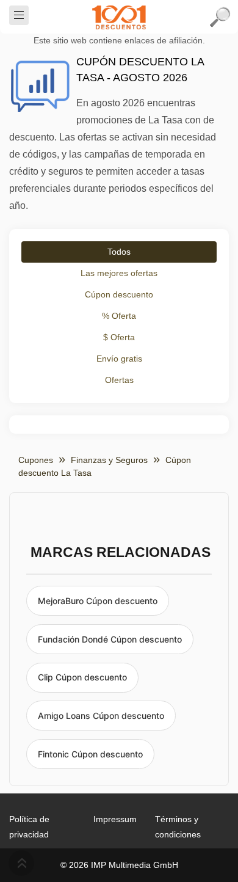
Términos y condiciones (178, 826)
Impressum (115, 819)
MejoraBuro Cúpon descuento (97, 601)
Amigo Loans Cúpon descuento (101, 715)
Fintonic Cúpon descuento (90, 754)
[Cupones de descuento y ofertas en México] (119, 17)
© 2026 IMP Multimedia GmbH (119, 865)
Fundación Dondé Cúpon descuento (110, 639)
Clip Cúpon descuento (82, 677)
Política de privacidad (29, 826)
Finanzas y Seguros (109, 460)
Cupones (35, 460)
